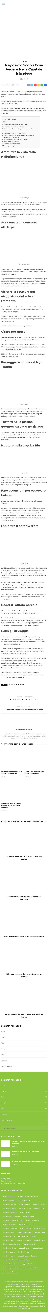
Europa (24, 61)
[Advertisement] (24, 33)
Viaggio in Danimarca (10, 1212)
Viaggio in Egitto (24, 1212)
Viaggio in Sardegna (9, 1248)
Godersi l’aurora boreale (12, 143)
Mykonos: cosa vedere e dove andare (25, 1151)
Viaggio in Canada (25, 1208)
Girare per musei (9, 131)
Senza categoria (6, 1066)
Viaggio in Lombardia (24, 1232)
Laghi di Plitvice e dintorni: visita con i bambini (34, 772)
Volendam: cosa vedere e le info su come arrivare (11, 772)
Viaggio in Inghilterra (10, 1228)
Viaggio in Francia (28, 1216)
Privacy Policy (6, 1178)
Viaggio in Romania (29, 1244)
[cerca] (44, 4)
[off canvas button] (3, 4)
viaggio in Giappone (9, 1224)
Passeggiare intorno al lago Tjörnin (15, 133)
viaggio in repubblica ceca (11, 1244)
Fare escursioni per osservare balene (15, 139)
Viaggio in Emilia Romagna (11, 1216)
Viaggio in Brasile (24, 1204)
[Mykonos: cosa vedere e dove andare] (5, 1154)
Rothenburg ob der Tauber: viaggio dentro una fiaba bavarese (11, 805)
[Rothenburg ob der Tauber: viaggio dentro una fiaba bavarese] (12, 791)
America (3, 1037)
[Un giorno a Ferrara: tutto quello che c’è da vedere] (24, 841)
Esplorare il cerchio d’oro (11, 141)
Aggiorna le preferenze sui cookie (13, 1183)
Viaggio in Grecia (24, 1224)
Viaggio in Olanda (8, 1240)
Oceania (4, 1060)
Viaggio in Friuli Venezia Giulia (13, 1220)
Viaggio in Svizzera (24, 1252)
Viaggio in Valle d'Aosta (10, 1264)
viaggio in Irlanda (25, 1228)
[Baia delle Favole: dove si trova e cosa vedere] (24, 921)
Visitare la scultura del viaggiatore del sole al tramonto (21, 129)
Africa (3, 1031)
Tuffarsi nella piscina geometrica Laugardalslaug (19, 135)
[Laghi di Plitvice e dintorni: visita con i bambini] (36, 759)
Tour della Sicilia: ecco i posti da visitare (24, 700)
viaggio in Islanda (16, 685)
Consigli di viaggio (10, 146)
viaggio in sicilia (38, 1248)
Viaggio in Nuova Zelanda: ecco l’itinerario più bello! (24, 709)
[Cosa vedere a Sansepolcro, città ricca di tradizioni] (24, 881)
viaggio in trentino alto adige (27, 1256)
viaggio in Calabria (39, 1204)
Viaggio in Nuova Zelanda (26, 1236)
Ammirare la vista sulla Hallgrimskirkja (15, 124)
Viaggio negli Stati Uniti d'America (14, 1268)
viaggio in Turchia (8, 1260)
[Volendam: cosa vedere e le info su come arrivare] (12, 759)
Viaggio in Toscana (9, 1256)
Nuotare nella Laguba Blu (11, 137)
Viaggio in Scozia (24, 1248)
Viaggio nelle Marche (10, 1272)
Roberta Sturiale (6, 85)
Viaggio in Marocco (9, 1236)
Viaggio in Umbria (23, 1260)
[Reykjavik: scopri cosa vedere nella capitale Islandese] (24, 79)
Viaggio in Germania (32, 1220)
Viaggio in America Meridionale (28, 1196)
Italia (2, 1055)
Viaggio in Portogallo (24, 1240)
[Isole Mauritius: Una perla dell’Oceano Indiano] (5, 1164)
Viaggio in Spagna (9, 1252)
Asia (2, 1043)
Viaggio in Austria (24, 1200)
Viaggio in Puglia (39, 1240)
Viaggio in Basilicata (9, 1204)
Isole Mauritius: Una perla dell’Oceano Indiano (28, 1161)
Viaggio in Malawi (39, 1232)
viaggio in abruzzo (9, 1196)
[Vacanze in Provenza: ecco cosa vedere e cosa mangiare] (5, 1144)
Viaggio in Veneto (27, 1264)
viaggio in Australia (9, 1200)
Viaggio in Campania (9, 1208)
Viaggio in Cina (39, 1208)
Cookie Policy (6, 1181)
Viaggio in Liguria (8, 1232)
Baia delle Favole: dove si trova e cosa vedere (24, 937)
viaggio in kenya (39, 1228)
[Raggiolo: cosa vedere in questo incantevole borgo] (24, 999)
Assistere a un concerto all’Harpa (14, 127)
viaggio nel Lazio (33, 1268)
